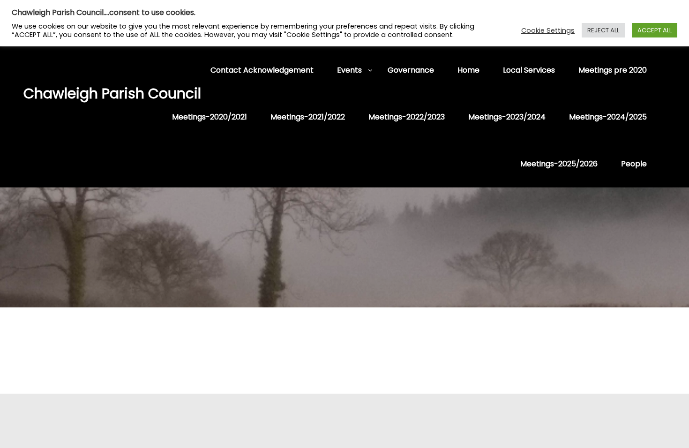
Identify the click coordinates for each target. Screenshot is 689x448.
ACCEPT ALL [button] (654, 30)
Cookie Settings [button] (548, 30)
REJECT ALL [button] (603, 30)
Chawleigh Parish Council (70, 93)
